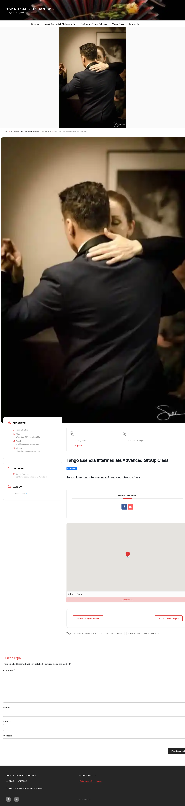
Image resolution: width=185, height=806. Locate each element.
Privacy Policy (84, 799)
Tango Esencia (151, 633)
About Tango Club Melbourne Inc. (60, 24)
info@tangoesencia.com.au (27, 444)
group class (106, 633)
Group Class (46, 131)
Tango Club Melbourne (30, 8)
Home (6, 131)
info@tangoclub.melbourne (90, 781)
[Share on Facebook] (124, 507)
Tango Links (118, 24)
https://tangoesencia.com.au (28, 451)
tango (120, 633)
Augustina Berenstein (85, 633)
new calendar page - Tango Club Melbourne (25, 131)
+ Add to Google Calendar (88, 618)
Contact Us (134, 24)
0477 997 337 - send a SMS (28, 437)
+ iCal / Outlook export (169, 618)
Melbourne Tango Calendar (94, 24)
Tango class (133, 633)
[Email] (130, 507)
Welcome (35, 24)
